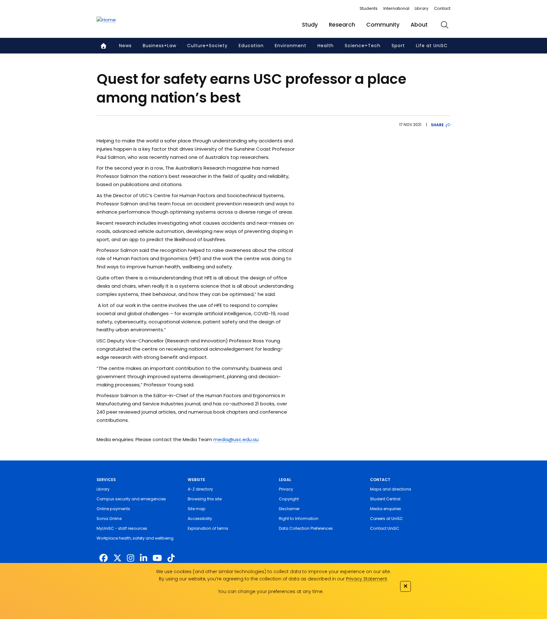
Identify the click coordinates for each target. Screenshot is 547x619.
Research (342, 24)
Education (251, 45)
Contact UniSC (384, 528)
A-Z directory (200, 489)
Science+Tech (362, 45)
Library (421, 8)
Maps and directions (390, 489)
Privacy (286, 489)
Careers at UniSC (386, 518)
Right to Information (298, 518)
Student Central (385, 499)
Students (369, 8)
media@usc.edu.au (236, 439)
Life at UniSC (432, 45)
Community (382, 24)
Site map (196, 508)
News (125, 45)
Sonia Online (109, 518)
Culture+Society (207, 45)
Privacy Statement (366, 579)
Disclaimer (289, 508)
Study (310, 24)
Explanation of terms (208, 528)
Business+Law (159, 45)
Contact (442, 8)
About (419, 24)
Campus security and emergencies (131, 499)
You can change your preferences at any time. (271, 591)
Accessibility (200, 518)
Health (326, 45)
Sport (398, 45)
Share (437, 125)
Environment (290, 45)
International (396, 8)
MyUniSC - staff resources (122, 528)
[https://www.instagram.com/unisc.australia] (130, 558)
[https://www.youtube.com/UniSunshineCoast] (157, 558)
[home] (106, 19)
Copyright (289, 499)
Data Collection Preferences (306, 528)
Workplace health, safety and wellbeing (135, 538)
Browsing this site (205, 499)
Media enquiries (385, 508)
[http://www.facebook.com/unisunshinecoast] (103, 558)
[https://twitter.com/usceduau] (117, 558)
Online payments (113, 508)
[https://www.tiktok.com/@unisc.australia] (171, 558)
